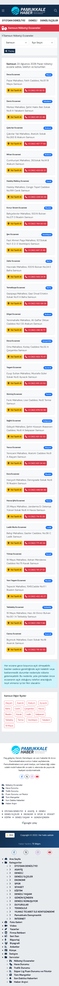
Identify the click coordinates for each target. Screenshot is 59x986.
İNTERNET (20, 918)
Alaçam (8, 703)
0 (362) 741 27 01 (36, 569)
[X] (27, 776)
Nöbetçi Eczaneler (14, 785)
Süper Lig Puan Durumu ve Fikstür (33, 971)
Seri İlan (14, 936)
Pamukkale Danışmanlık (27, 915)
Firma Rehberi (17, 932)
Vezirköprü (32, 720)
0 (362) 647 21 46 (36, 250)
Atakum (31, 703)
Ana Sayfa (15, 858)
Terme (20, 720)
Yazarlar (14, 929)
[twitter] (25, 852)
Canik (17, 708)
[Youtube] (37, 776)
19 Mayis (9, 725)
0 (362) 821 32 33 (36, 436)
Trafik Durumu (12, 791)
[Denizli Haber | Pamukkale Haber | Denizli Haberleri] (28, 11)
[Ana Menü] (3, 10)
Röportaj (14, 939)
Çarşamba (29, 708)
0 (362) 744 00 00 (37, 223)
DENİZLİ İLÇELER (49, 20)
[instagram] (37, 852)
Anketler (14, 946)
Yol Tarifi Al (16, 90)
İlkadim (8, 714)
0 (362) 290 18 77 (36, 330)
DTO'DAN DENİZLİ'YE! (13, 20)
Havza (41, 708)
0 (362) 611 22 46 (36, 117)
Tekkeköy (9, 720)
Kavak (19, 714)
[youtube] (49, 852)
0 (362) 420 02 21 (37, 170)
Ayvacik (43, 703)
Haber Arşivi (11, 803)
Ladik (28, 714)
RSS (11, 835)
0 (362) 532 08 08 (37, 303)
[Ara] (55, 11)
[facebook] (14, 852)
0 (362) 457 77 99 (37, 143)
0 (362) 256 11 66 (36, 623)
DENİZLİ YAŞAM (22, 817)
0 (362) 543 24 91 (36, 276)
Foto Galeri (15, 922)
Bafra (7, 708)
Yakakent (46, 720)
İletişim (13, 953)
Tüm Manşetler (12, 797)
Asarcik (20, 703)
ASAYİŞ (31, 811)
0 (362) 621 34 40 (37, 463)
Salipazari (39, 714)
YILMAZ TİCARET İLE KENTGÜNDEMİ (34, 911)
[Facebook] (22, 776)
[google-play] (29, 823)
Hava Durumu (12, 788)
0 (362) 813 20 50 (37, 383)
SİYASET (51, 814)
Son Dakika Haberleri (15, 800)
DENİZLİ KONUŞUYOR (26, 901)
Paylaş (11, 51)
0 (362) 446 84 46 (37, 489)
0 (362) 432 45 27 (37, 596)
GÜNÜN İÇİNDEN (41, 817)
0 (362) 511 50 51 (36, 90)
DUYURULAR (21, 904)
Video (12, 925)
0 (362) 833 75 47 (37, 356)
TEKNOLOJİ (20, 908)
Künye (12, 950)
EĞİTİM (8, 817)
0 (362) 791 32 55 (36, 649)
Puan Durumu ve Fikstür (17, 794)
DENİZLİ (33, 20)
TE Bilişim (36, 843)
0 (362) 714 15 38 (36, 516)
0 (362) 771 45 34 (36, 543)
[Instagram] (32, 776)
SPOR (40, 814)
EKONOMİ (28, 814)
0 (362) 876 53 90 (37, 410)
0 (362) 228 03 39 (37, 197)
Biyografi (14, 943)
